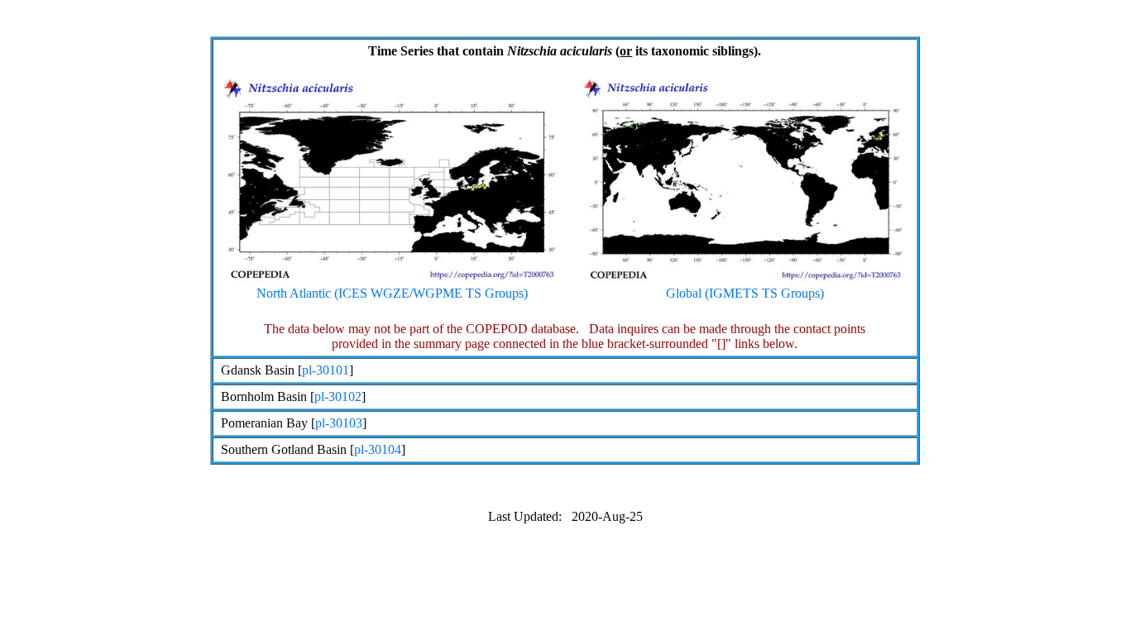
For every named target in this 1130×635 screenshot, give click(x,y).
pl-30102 (338, 396)
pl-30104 (377, 449)
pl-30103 (338, 423)
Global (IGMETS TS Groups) (745, 293)
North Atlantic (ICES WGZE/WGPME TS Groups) (392, 293)
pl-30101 (325, 370)
